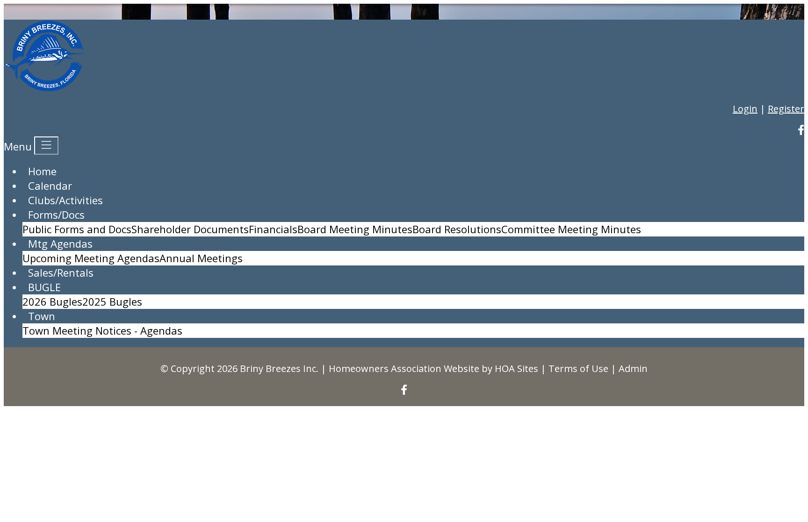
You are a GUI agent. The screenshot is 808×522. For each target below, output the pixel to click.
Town (41, 316)
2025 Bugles (112, 301)
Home (42, 171)
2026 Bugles (52, 301)
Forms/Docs (56, 214)
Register (786, 108)
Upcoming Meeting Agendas (90, 258)
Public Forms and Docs (76, 229)
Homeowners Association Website (404, 368)
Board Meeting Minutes (354, 229)
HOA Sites (516, 368)
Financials (273, 229)
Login (745, 108)
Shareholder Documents (190, 229)
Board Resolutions (456, 229)
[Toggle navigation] (46, 145)
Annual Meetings (201, 258)
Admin (633, 368)
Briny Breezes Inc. (279, 368)
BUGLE (44, 287)
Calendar (50, 186)
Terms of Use (578, 368)
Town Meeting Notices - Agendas (102, 330)
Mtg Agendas (60, 243)
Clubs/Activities (65, 200)
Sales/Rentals (61, 272)
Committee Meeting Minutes (571, 229)
